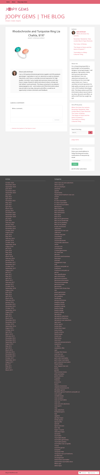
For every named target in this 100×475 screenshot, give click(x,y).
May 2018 (8, 252)
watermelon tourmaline (61, 459)
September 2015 (10, 310)
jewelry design (58, 308)
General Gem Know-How (62, 288)
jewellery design (59, 302)
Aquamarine (58, 193)
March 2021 (9, 208)
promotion (57, 382)
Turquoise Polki (59, 451)
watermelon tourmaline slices (63, 461)
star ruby (57, 428)
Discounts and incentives (62, 256)
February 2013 (10, 336)
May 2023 (8, 197)
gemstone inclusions (60, 278)
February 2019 (10, 238)
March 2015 (9, 318)
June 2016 (8, 292)
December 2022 (10, 200)
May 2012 (8, 346)
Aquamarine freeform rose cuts (64, 195)
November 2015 (10, 306)
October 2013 (9, 330)
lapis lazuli (57, 322)
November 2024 (10, 185)
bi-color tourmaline (60, 200)
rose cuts (57, 402)
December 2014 (10, 320)
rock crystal (58, 394)
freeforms (57, 268)
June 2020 (8, 220)
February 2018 (10, 258)
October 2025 (9, 183)
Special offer (58, 422)
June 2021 (8, 204)
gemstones (57, 286)
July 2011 (8, 364)
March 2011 (9, 370)
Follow (75, 164)
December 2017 (10, 262)
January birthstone (60, 300)
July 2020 (8, 218)
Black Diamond (59, 208)
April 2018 (8, 254)
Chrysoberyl (58, 236)
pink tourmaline (59, 374)
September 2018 (10, 244)
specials (56, 424)
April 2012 (8, 348)
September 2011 (10, 360)
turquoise (57, 450)
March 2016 (9, 298)
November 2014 (10, 322)
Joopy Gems (75, 140)
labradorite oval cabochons (62, 320)
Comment (56, 119)
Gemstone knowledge (61, 282)
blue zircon (57, 216)
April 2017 (8, 278)
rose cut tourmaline (60, 400)
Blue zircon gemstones (61, 218)
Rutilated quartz (59, 412)
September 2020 (10, 216)
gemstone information (61, 280)
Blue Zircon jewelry (60, 224)
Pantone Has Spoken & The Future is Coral (22, 128)
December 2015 (10, 304)
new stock (57, 340)
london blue (58, 326)
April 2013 (8, 332)
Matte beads (58, 334)
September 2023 (10, 193)
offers (58, 346)
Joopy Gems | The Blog (35, 16)
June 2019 (8, 234)
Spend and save (59, 426)
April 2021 (8, 207)
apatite (56, 191)
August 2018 (9, 246)
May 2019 (8, 236)
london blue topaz (59, 328)
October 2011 (9, 358)
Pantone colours (59, 356)
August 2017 (9, 270)
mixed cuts (57, 336)
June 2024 (8, 189)
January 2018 (9, 260)
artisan (56, 197)
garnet (56, 272)
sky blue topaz (58, 418)
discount (57, 254)
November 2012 (10, 340)
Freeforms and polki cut (61, 270)
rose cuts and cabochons (62, 404)
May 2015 (8, 314)
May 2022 (8, 203)
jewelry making (59, 312)
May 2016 (8, 294)
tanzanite (57, 434)
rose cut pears (58, 398)
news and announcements (62, 342)
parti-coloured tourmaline (62, 362)
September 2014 (10, 326)
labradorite (57, 314)
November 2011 (10, 356)
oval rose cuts (58, 354)
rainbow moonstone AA (61, 388)
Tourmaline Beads (60, 438)
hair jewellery (58, 296)
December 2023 (10, 191)
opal (55, 350)
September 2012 (10, 342)
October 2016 (9, 286)
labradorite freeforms (61, 318)
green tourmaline (59, 294)
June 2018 (8, 250)
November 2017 (10, 264)
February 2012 (10, 352)
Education (57, 258)
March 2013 (9, 334)
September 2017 (10, 268)
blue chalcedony (59, 210)
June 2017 (8, 274)
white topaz (58, 465)
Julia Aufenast (41, 38)
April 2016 (8, 296)
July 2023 (8, 195)
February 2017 (10, 282)
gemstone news (59, 284)
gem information (59, 276)
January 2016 (9, 302)
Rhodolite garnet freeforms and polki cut (67, 392)
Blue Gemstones (59, 212)
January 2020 (9, 224)
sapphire (57, 416)
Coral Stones (58, 248)
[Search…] (90, 132)
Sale (55, 414)
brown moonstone (60, 226)
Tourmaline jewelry (60, 442)
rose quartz (58, 406)
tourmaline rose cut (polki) (62, 444)
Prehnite (57, 380)
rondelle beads (59, 396)
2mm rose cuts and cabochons (63, 183)
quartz (56, 384)
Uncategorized (59, 458)
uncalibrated (58, 455)
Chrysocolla (58, 238)
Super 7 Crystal (59, 430)
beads (56, 199)
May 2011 (8, 366)
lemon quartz (58, 324)
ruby (55, 408)
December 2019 (10, 226)
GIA (55, 290)
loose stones (58, 330)
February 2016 (10, 300)
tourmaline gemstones (61, 440)
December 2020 (10, 212)
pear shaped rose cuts (61, 366)
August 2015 (9, 312)
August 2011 (9, 362)
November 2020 (10, 214)
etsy (55, 264)
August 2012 (9, 344)
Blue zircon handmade (61, 220)
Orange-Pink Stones (60, 352)
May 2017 (8, 276)
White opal (57, 463)
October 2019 (9, 230)
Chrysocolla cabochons (61, 242)
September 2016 (10, 288)
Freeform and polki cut (61, 266)
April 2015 (8, 316)
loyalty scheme (59, 332)
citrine (56, 244)
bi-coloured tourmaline (61, 204)
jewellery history (59, 304)
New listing (57, 338)
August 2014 (9, 328)
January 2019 (9, 240)
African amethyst (59, 187)
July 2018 (8, 248)
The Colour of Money (80, 44)
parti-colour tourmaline (61, 360)
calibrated (57, 232)
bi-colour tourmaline (60, 203)
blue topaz (57, 214)
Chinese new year (59, 234)
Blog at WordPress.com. (11, 472)
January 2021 (9, 210)
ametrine (57, 189)
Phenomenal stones (60, 372)
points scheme (58, 376)
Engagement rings (60, 262)
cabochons (57, 228)
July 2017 (8, 272)
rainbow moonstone (60, 386)
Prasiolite (57, 378)
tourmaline (57, 436)
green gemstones (59, 292)
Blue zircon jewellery (60, 222)
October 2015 (9, 308)
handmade (57, 298)
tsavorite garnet (59, 448)
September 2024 (10, 187)
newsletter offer (59, 348)
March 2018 (9, 256)
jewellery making (59, 306)
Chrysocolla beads (60, 240)
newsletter (57, 344)
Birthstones (58, 207)
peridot (56, 370)
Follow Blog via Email (77, 149)
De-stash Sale (58, 252)
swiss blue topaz (59, 432)
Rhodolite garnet (59, 390)
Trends (56, 446)
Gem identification (60, 274)
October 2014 (9, 324)
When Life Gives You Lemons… (81, 107)
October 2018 (9, 242)
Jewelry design (58, 310)
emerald (57, 260)
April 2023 (8, 199)
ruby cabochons (59, 410)
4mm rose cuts (59, 185)
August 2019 (9, 232)
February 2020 (10, 222)
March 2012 (9, 350)
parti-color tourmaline (61, 358)
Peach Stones (58, 364)
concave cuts (58, 246)
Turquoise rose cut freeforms (63, 454)
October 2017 (9, 266)
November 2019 (10, 228)
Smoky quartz (58, 420)
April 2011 (8, 368)
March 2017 (9, 280)
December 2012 (10, 338)
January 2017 (9, 284)
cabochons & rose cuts (61, 230)
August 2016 (9, 290)
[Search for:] (82, 132)
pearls (56, 368)
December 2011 (10, 354)
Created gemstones (60, 250)
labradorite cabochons (61, 316)
